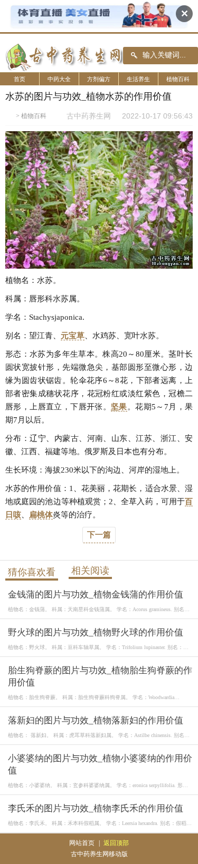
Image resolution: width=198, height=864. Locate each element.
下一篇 (99, 535)
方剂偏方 (98, 79)
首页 (19, 79)
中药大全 (59, 79)
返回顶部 (116, 843)
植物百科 (178, 79)
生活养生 (138, 79)
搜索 (134, 56)
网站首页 (82, 843)
